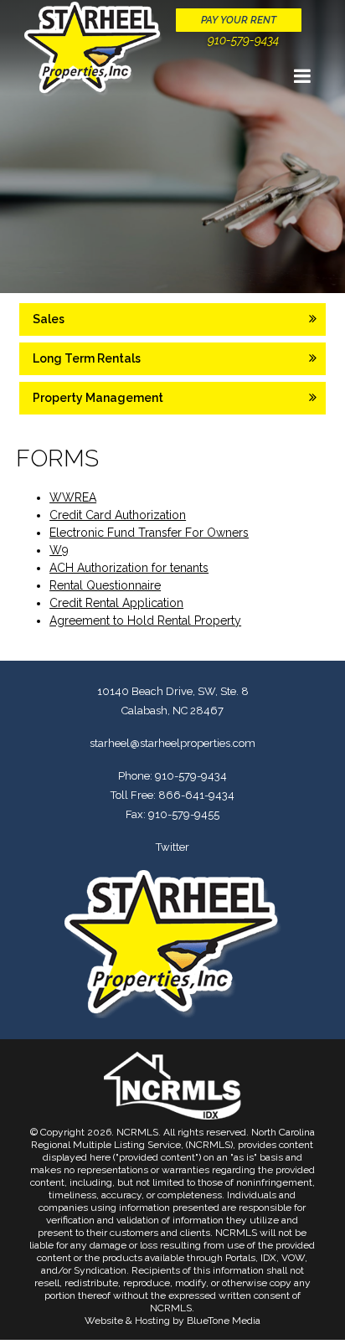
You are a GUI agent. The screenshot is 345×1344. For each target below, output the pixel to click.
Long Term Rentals (87, 358)
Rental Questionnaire (105, 585)
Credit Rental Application (116, 603)
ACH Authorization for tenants (129, 567)
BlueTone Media (223, 1320)
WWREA (72, 497)
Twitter (172, 847)
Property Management (98, 397)
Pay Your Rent (238, 20)
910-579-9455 (183, 814)
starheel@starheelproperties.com (172, 743)
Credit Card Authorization (117, 515)
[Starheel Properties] (93, 49)
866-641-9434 (196, 795)
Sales (48, 319)
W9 (59, 550)
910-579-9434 (243, 40)
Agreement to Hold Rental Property (145, 620)
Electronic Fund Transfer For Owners (149, 532)
